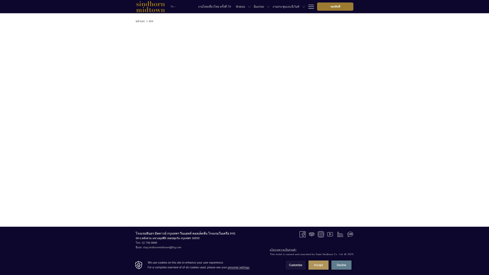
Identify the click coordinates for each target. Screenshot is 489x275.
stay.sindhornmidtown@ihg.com (162, 247)
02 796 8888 (149, 243)
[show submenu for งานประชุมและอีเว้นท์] (303, 6)
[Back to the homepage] (150, 6)
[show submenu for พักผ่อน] (249, 6)
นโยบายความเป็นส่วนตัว (283, 250)
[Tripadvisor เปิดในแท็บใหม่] (312, 234)
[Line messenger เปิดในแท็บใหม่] (350, 234)
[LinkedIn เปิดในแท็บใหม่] (340, 234)
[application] (244, 265)
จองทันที (335, 6)
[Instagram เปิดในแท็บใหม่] (321, 234)
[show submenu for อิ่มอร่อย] (268, 6)
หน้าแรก (140, 21)
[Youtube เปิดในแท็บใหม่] (330, 234)
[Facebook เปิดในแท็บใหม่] (303, 234)
